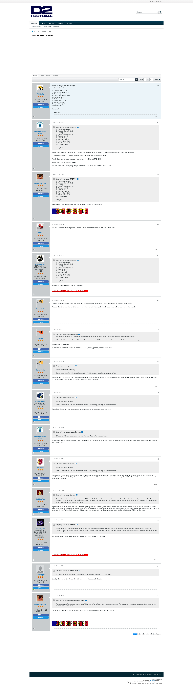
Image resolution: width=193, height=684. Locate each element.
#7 (158, 330)
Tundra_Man (40, 529)
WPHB (40, 233)
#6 (158, 300)
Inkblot (40, 338)
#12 (158, 490)
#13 (158, 520)
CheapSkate (40, 309)
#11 (158, 459)
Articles (51, 23)
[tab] (35, 75)
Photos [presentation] (55, 76)
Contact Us (140, 674)
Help (132, 674)
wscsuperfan (40, 264)
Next (157, 634)
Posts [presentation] (35, 76)
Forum (37, 31)
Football (44, 31)
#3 (158, 174)
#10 (158, 427)
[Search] (160, 12)
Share (42, 104)
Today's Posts (36, 27)
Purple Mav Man (40, 183)
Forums (34, 23)
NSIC (49, 31)
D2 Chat (69, 23)
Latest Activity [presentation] (45, 76)
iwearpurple (40, 575)
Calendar (56, 27)
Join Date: (37, 100)
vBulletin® (152, 680)
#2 (158, 123)
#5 (158, 256)
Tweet (41, 107)
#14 (158, 566)
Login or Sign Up (155, 1)
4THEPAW (40, 94)
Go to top (157, 674)
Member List (47, 27)
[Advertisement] (96, 55)
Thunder (40, 467)
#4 (158, 224)
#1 (158, 85)
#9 (158, 393)
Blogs (43, 23)
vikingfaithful (40, 401)
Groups (60, 23)
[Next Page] (152, 79)
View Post (78, 127)
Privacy (149, 674)
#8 (158, 361)
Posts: (39, 101)
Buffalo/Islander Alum (40, 132)
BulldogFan (40, 499)
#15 (158, 596)
